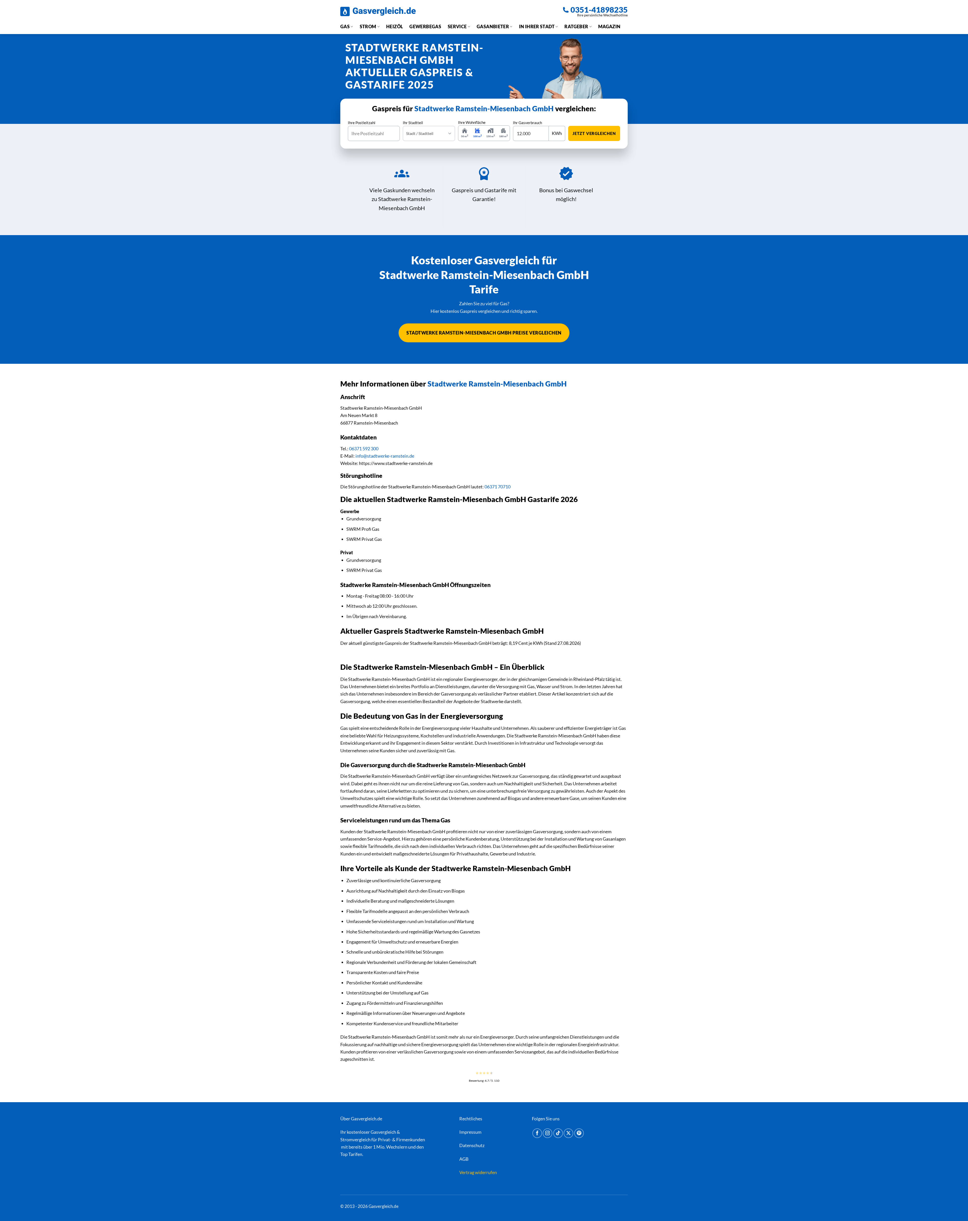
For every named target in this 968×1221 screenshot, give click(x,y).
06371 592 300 (363, 448)
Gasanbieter (493, 26)
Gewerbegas (425, 26)
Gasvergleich (383, 1132)
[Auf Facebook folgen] (537, 1133)
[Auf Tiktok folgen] (558, 1133)
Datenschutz (472, 1145)
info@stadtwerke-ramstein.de (384, 456)
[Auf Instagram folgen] (547, 1133)
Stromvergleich (355, 1139)
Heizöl (394, 26)
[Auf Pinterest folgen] (579, 1133)
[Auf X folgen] (568, 1133)
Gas (345, 26)
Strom (368, 26)
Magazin (609, 26)
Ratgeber (576, 26)
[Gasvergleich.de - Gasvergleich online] (378, 11)
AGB (464, 1159)
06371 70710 (497, 486)
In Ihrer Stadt (537, 26)
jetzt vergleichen (594, 133)
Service (457, 26)
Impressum (470, 1132)
